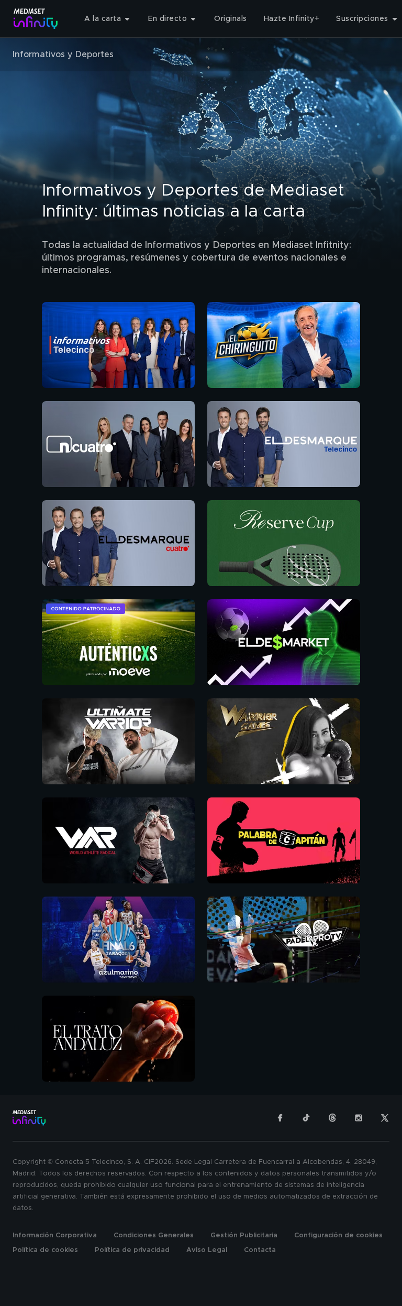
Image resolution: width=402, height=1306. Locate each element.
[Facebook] (280, 1117)
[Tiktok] (306, 1117)
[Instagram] (358, 1117)
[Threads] (332, 1117)
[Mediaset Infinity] (36, 18)
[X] (384, 1117)
